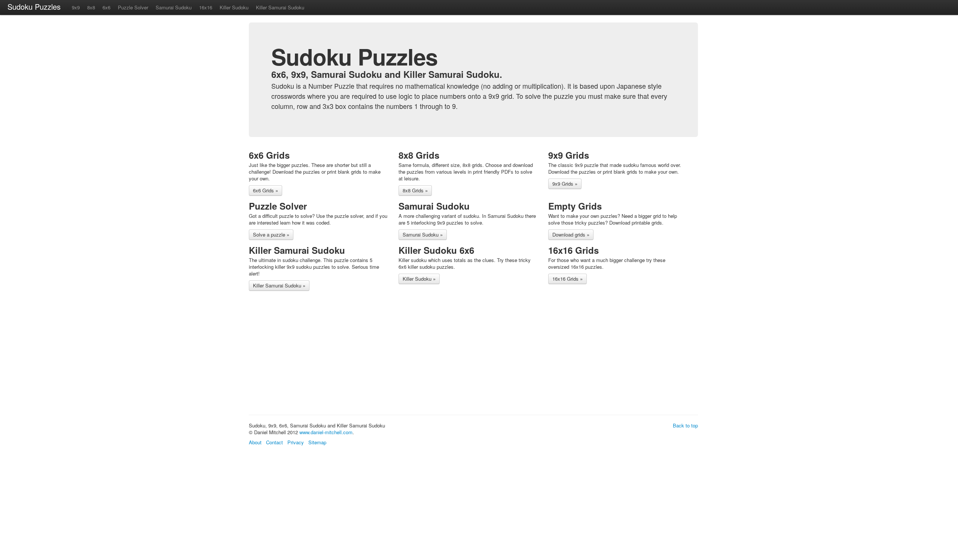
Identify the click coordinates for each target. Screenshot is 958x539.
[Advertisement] (385, 354)
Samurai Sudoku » (423, 234)
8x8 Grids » (415, 190)
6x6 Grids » (265, 190)
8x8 (91, 7)
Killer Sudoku (234, 7)
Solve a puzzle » (271, 234)
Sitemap (317, 442)
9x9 (76, 7)
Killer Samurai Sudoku (280, 7)
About (255, 442)
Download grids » (570, 234)
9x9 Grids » (564, 183)
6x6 (106, 7)
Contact (274, 442)
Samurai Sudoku (174, 7)
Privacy (295, 442)
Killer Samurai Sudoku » (279, 285)
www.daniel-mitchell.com (326, 432)
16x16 (205, 7)
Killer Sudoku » (419, 278)
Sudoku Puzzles (34, 6)
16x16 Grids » (567, 278)
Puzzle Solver (133, 7)
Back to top (685, 425)
